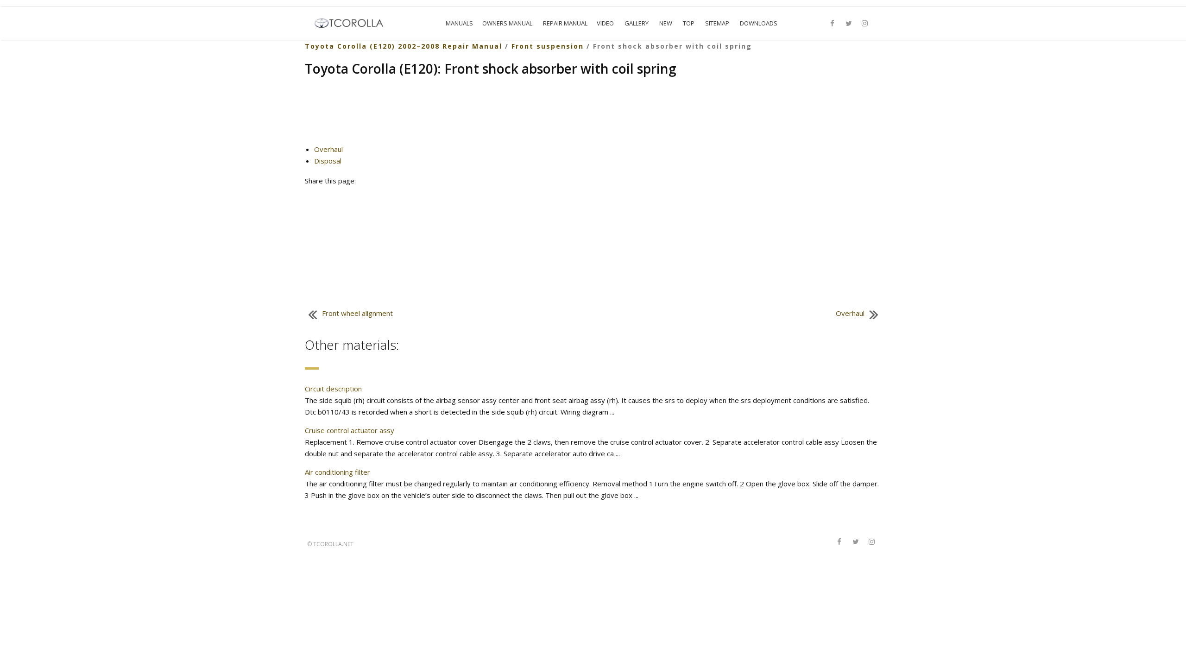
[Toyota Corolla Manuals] (352, 22)
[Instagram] (865, 23)
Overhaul (328, 149)
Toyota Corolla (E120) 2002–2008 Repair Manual (403, 46)
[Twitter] (848, 23)
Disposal (327, 160)
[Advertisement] (593, 114)
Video (605, 23)
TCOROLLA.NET (333, 544)
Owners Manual (507, 23)
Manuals (459, 23)
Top (688, 23)
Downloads (758, 23)
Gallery (637, 23)
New (665, 23)
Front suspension (547, 46)
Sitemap (717, 23)
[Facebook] (832, 23)
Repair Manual (565, 23)
